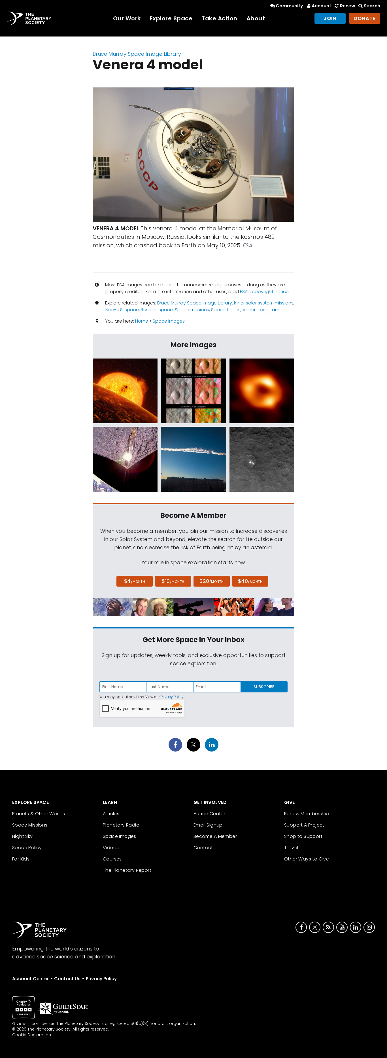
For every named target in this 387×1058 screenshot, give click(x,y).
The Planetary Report (127, 870)
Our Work (127, 18)
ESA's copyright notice (264, 291)
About (255, 18)
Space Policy (27, 847)
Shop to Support (303, 836)
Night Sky (22, 836)
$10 (173, 581)
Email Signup (208, 825)
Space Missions (30, 825)
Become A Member (215, 836)
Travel (291, 847)
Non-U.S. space (122, 309)
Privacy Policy (172, 696)
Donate (365, 18)
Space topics (226, 309)
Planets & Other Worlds (38, 813)
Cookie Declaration (31, 1035)
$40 (250, 581)
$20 (211, 581)
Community (289, 6)
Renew (347, 6)
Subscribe (264, 687)
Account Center (30, 978)
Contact (203, 847)
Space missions (192, 309)
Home (141, 321)
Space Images (169, 321)
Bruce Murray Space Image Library (137, 53)
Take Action (219, 18)
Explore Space (171, 18)
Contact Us (67, 978)
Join (330, 18)
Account (321, 6)
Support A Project (304, 825)
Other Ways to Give (306, 859)
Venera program (261, 309)
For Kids (20, 859)
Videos (111, 847)
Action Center (209, 813)
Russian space (157, 309)
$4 (134, 581)
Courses (112, 859)
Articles (111, 813)
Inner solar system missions (264, 303)
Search (372, 6)
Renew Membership (306, 813)
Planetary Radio (121, 825)
